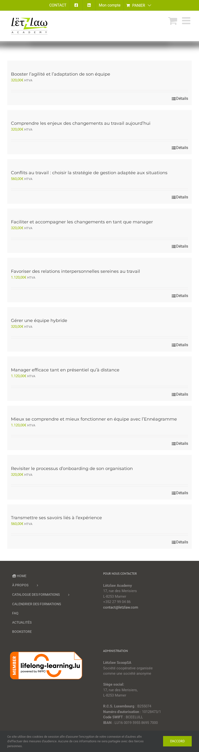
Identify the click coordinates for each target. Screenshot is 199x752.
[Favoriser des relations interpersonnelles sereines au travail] (99, 260)
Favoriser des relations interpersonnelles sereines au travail (75, 271)
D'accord (177, 741)
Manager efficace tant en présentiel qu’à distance (65, 370)
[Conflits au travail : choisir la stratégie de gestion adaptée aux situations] (99, 162)
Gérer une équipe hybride (39, 320)
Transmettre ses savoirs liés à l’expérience (56, 517)
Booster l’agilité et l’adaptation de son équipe (60, 74)
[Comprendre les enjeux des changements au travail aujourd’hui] (99, 113)
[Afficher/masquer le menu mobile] (187, 20)
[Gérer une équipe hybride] (99, 310)
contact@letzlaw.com (120, 607)
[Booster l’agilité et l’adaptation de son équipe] (99, 63)
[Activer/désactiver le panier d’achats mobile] (172, 20)
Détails (182, 98)
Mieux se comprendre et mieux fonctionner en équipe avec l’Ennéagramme (94, 419)
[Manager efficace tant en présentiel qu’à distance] (99, 359)
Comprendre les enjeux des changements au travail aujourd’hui (80, 123)
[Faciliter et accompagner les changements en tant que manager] (99, 211)
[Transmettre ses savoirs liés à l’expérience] (99, 507)
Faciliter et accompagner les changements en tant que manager (82, 222)
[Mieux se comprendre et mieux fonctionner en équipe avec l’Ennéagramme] (99, 408)
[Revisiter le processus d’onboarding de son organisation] (99, 458)
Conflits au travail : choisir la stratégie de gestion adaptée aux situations (89, 172)
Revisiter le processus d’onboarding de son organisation (72, 468)
